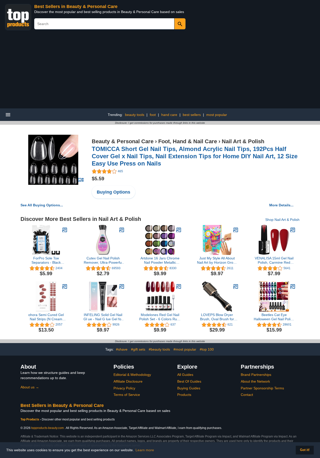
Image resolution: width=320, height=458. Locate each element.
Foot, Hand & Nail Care (187, 141)
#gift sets (138, 349)
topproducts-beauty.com (47, 428)
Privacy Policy (124, 388)
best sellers (192, 115)
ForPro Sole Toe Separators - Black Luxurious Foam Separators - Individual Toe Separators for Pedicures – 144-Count (46, 260)
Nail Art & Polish (243, 141)
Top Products (30, 419)
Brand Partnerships (256, 375)
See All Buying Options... (41, 205)
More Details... (281, 205)
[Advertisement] (160, 71)
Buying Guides (188, 388)
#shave (122, 349)
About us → (29, 387)
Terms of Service (127, 395)
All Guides (185, 375)
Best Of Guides (189, 381)
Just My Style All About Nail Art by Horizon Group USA (217, 260)
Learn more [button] (145, 450)
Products (184, 395)
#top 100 (207, 349)
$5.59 (98, 178)
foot (153, 115)
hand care (169, 115)
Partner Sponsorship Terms (262, 388)
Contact (247, 395)
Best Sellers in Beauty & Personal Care (76, 6)
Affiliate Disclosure (128, 381)
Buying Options (113, 192)
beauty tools (134, 115)
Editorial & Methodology (132, 375)
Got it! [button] (305, 450)
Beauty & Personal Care (123, 141)
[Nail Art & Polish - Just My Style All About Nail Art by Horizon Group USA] (236, 230)
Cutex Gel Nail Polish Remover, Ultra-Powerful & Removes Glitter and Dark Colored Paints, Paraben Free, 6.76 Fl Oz (103, 260)
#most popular (185, 349)
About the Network (255, 381)
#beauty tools (159, 349)
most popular (216, 115)
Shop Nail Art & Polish (282, 220)
